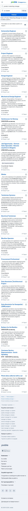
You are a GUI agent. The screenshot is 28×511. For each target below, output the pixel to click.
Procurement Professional (10, 259)
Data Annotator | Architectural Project (11, 282)
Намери (14, 14)
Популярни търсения (7, 405)
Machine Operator (7, 238)
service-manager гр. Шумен (8, 421)
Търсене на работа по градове (9, 438)
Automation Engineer (8, 31)
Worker (3, 174)
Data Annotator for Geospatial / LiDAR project (12, 305)
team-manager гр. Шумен (7, 428)
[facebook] (2, 490)
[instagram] (6, 490)
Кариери (3, 464)
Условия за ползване (7, 498)
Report (25, 48)
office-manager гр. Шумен (7, 415)
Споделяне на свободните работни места (13, 475)
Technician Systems (8, 195)
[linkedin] (14, 490)
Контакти (4, 461)
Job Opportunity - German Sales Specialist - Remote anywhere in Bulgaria (10, 146)
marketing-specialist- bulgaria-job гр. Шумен (12, 430)
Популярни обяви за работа (8, 436)
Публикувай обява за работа (9, 478)
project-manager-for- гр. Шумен (9, 417)
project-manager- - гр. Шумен (8, 426)
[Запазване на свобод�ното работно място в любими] (26, 259)
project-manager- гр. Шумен (8, 410)
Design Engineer (7, 76)
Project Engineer (7, 53)
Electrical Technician (8, 216)
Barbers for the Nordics (9, 327)
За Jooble (4, 459)
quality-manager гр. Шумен (8, 412)
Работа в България (6, 469)
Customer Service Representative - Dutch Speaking (9, 352)
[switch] (25, 25)
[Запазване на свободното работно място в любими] (26, 31)
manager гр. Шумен (6, 419)
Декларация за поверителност (10, 501)
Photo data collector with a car (12, 376)
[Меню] (2, 2)
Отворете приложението (23, 2)
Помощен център (6, 466)
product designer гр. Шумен (8, 423)
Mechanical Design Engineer (11, 96)
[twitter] (10, 490)
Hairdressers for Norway (9, 119)
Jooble (11, 507)
